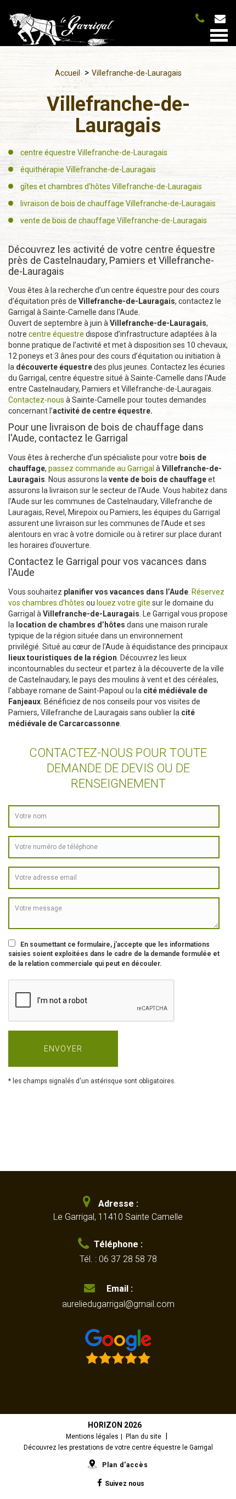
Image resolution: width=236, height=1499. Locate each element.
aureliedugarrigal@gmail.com (225, 18)
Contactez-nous (36, 399)
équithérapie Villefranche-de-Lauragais (88, 169)
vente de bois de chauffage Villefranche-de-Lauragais (113, 220)
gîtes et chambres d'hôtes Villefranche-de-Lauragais (111, 186)
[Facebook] (98, 1483)
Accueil (67, 73)
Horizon (105, 1425)
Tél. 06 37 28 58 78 (202, 17)
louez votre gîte (123, 602)
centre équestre (56, 334)
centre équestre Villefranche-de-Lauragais (93, 152)
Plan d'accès (125, 1465)
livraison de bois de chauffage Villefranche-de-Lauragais (118, 203)
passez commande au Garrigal (100, 468)
